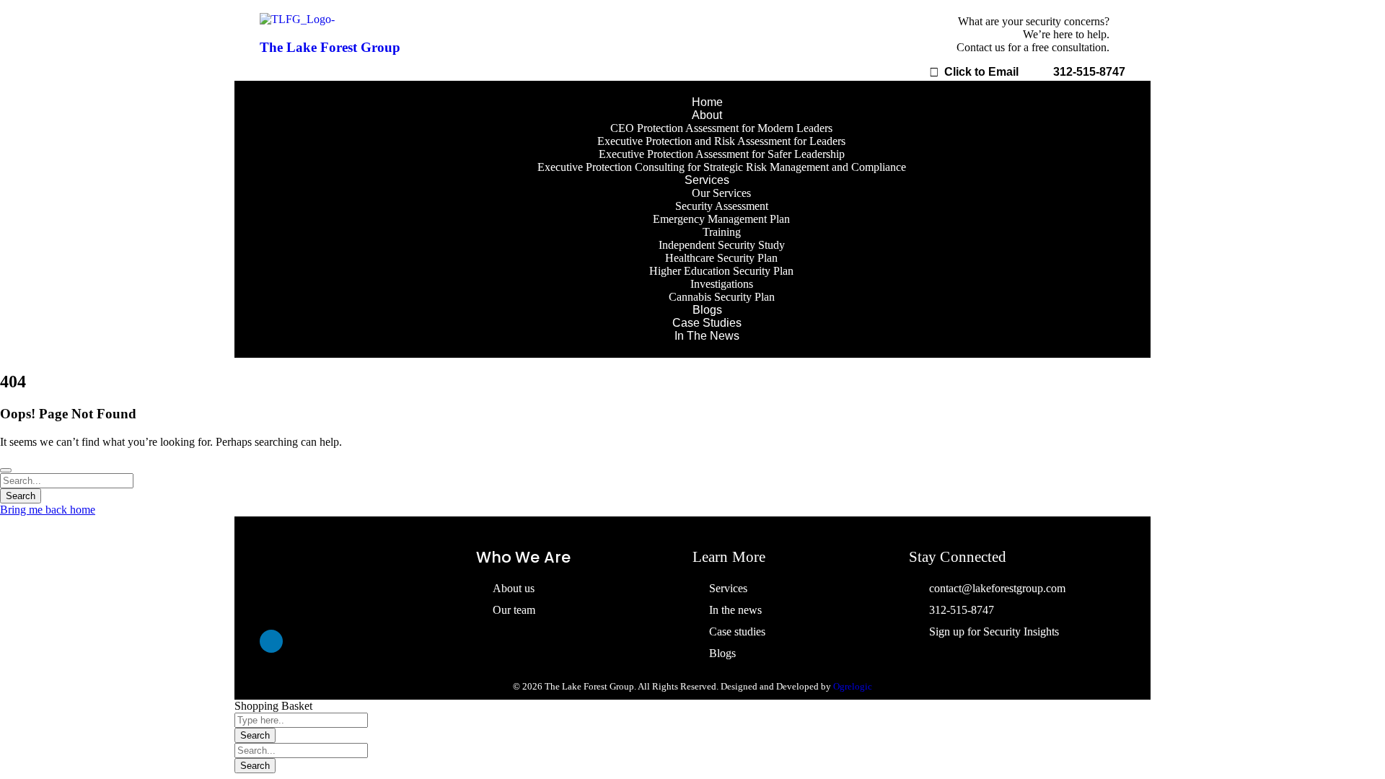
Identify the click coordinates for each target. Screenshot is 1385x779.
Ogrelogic (852, 686)
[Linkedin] (271, 641)
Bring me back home (47, 509)
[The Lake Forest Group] (297, 19)
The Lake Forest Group (330, 47)
